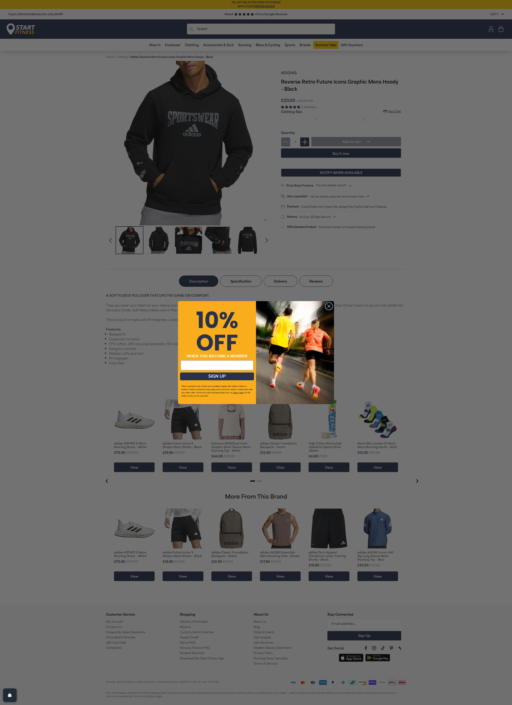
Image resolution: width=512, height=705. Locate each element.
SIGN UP (217, 376)
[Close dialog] (328, 306)
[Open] (10, 695)
